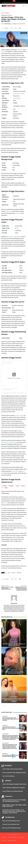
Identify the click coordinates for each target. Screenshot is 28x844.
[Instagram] (13, 834)
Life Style (9, 15)
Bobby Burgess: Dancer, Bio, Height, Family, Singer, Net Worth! (14, 805)
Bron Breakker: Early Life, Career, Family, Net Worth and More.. (10, 756)
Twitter (17, 485)
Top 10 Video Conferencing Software (12, 769)
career (9, 572)
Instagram (11, 485)
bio (5, 572)
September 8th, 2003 (18, 93)
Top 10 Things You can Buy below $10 (12, 791)
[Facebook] (10, 834)
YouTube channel (19, 415)
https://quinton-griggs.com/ (8, 442)
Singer (3, 51)
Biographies (7, 12)
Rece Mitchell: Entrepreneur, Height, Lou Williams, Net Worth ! (14, 644)
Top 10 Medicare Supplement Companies (13, 788)
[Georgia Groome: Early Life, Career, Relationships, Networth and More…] (23, 718)
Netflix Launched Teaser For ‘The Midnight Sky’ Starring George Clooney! (14, 800)
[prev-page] (2, 705)
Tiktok (5, 487)
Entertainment (14, 696)
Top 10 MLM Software (8, 776)
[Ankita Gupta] (2, 24)
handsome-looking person (14, 236)
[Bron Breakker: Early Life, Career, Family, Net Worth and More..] (23, 755)
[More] (19, 28)
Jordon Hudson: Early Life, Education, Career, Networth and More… (10, 728)
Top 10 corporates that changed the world (14, 773)
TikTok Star (20, 49)
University (17, 213)
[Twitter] (17, 834)
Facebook (4, 485)
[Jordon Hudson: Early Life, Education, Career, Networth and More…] (23, 727)
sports (11, 133)
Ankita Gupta (8, 23)
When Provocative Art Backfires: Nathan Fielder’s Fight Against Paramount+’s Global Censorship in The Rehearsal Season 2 (10, 737)
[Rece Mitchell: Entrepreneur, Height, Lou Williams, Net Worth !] (14, 633)
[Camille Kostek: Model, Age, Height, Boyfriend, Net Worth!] (14, 661)
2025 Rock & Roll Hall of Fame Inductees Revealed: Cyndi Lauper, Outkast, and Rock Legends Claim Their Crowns (9, 746)
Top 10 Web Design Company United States (14, 784)
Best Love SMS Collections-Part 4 (11, 828)
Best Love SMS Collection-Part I (11, 821)
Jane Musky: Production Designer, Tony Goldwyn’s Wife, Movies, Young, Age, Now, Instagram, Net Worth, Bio (14, 811)
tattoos (5, 502)
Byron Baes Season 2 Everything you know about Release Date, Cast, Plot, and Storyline (14, 700)
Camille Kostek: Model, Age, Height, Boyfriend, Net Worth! (14, 672)
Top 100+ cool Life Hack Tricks (10, 824)
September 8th (17, 98)
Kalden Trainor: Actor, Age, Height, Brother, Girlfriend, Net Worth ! (7, 588)
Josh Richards (15, 471)
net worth (13, 572)
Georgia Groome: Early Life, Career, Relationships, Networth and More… (10, 719)
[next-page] (4, 705)
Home (2, 12)
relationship (19, 572)
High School (9, 211)
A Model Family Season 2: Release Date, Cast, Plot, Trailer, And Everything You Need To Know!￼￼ (21, 589)
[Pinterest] (15, 834)
